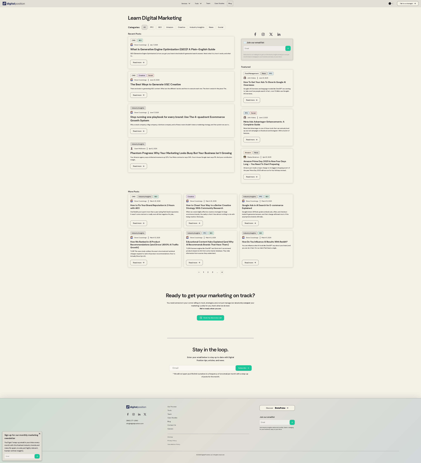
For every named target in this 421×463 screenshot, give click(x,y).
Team (208, 3)
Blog (230, 3)
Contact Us (172, 425)
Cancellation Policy (174, 444)
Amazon (169, 27)
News (211, 27)
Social (220, 27)
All (145, 27)
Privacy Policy (172, 441)
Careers (170, 429)
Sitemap (170, 437)
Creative (181, 27)
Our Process (172, 407)
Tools (169, 410)
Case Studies (219, 3)
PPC (152, 27)
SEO (160, 27)
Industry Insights (197, 27)
